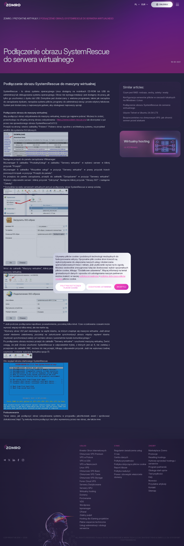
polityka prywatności (89, 276)
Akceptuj (121, 287)
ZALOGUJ (163, 4)
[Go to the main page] (21, 4)
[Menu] (177, 4)
